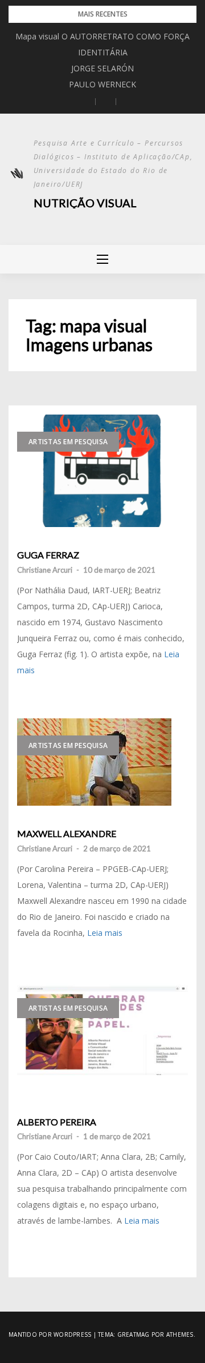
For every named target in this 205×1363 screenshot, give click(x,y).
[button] (85, 101)
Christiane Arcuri (44, 569)
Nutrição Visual (85, 203)
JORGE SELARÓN (102, 68)
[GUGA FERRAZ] (102, 471)
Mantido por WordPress (50, 1334)
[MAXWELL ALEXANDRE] (102, 762)
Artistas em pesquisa (68, 442)
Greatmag (133, 1334)
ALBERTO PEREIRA (56, 1122)
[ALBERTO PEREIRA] (102, 1037)
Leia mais (104, 932)
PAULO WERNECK (102, 84)
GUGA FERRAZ (48, 555)
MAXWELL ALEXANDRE (66, 834)
